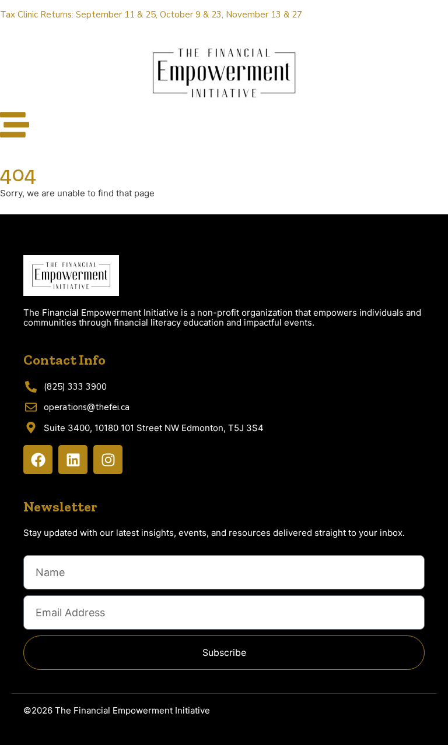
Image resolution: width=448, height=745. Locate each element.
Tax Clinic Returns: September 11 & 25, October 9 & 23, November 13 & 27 (151, 14)
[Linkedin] (73, 459)
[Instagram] (108, 459)
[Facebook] (37, 459)
